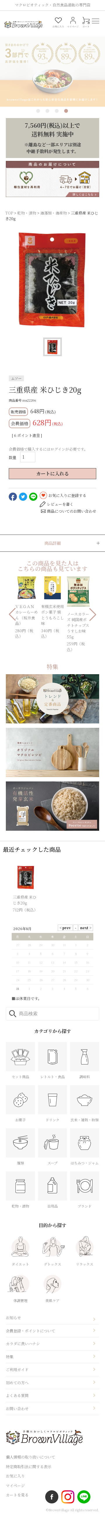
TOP (9, 213)
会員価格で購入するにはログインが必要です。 (48, 449)
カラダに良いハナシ (23, 1343)
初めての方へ (17, 1382)
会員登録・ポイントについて (30, 1330)
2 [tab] (47, 111)
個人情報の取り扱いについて (30, 1457)
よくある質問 (17, 1395)
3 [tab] (57, 111)
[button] (12, 614)
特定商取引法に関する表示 (28, 1466)
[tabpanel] (52, 64)
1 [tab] (38, 111)
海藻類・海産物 (53, 213)
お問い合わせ (17, 1408)
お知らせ (13, 1317)
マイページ (15, 1485)
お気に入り (15, 1476)
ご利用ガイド (17, 1369)
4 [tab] (66, 111)
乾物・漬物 (26, 213)
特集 (9, 1356)
